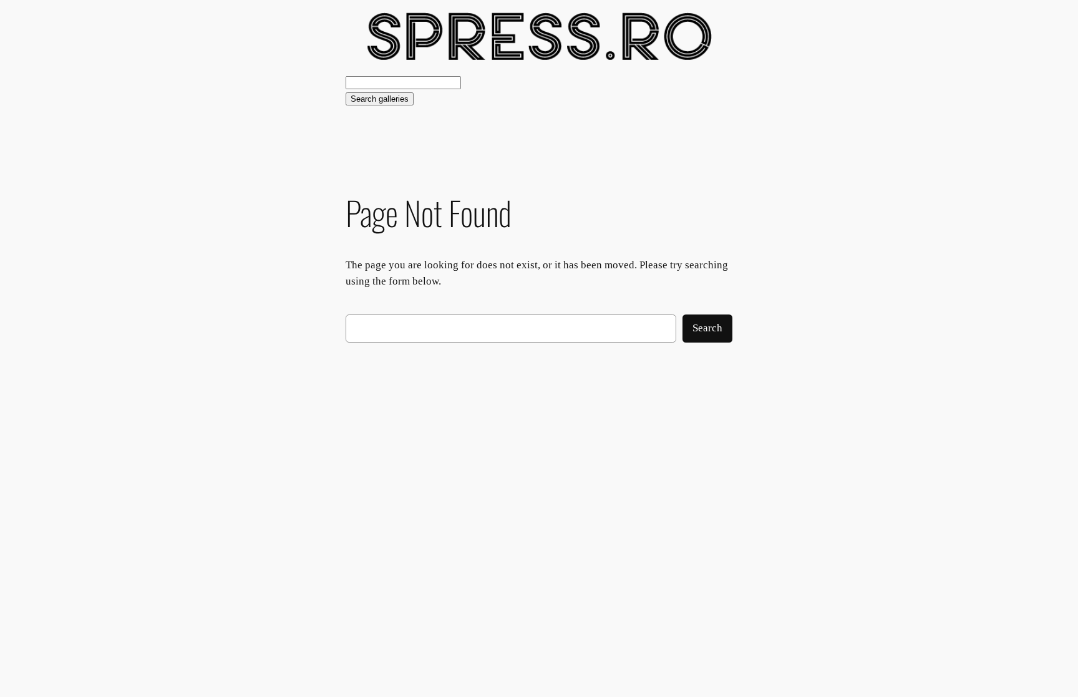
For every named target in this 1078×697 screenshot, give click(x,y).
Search (707, 328)
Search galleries (380, 99)
